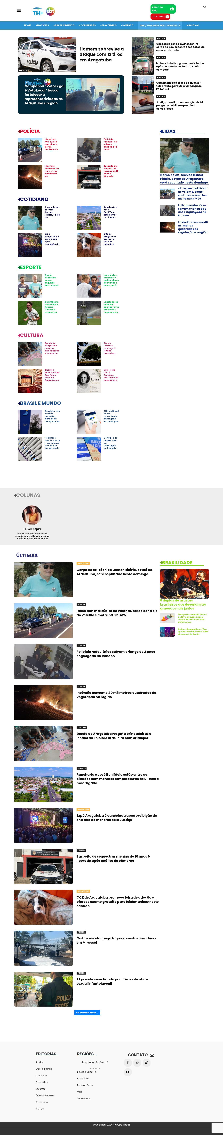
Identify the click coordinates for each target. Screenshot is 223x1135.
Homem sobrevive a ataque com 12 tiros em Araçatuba (102, 54)
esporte (30, 267)
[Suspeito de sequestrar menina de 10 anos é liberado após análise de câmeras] (89, 177)
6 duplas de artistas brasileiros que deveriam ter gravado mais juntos (183, 604)
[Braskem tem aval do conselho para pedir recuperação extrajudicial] (30, 422)
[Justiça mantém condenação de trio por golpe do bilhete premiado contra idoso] (143, 104)
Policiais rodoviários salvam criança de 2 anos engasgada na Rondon (110, 147)
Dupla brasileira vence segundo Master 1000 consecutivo (52, 281)
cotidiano (34, 199)
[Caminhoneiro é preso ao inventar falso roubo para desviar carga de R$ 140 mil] (143, 85)
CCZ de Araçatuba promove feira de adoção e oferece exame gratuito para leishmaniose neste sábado (118, 901)
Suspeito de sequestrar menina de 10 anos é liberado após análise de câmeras (111, 174)
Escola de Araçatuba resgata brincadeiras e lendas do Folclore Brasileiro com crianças (52, 353)
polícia (30, 131)
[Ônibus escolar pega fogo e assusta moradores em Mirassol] (43, 948)
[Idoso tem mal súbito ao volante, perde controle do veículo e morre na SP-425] (30, 150)
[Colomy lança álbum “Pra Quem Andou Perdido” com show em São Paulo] (167, 632)
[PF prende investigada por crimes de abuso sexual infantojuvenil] (43, 989)
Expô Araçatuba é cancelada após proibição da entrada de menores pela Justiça (52, 243)
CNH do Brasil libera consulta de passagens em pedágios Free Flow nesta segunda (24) (111, 420)
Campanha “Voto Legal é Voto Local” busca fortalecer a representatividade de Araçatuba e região (44, 94)
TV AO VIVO (157, 16)
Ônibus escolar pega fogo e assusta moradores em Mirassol (116, 940)
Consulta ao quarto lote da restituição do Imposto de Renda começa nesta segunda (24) (111, 448)
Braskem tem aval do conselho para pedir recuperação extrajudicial (52, 417)
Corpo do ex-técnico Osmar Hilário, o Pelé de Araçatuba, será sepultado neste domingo (52, 218)
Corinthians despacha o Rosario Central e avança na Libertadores (52, 308)
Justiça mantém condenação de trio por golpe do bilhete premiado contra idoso (180, 105)
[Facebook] (128, 1063)
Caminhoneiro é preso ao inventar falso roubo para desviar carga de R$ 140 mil (179, 86)
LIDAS (168, 131)
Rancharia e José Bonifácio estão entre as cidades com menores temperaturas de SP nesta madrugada (111, 218)
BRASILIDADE (177, 562)
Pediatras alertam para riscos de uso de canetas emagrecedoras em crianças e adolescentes (52, 446)
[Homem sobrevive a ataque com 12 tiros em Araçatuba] (47, 54)
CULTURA (31, 335)
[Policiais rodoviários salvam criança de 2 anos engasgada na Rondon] (89, 150)
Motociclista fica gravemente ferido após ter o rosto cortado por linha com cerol (180, 66)
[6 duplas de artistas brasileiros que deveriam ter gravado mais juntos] (184, 584)
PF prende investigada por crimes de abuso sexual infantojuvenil (113, 981)
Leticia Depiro (32, 529)
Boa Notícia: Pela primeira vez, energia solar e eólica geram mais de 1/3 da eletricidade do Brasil (32, 536)
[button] (205, 7)
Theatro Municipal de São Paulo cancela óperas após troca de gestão (52, 377)
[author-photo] (32, 515)
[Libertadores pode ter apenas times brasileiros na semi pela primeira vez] (89, 313)
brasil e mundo (40, 403)
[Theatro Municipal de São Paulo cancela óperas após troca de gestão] (30, 381)
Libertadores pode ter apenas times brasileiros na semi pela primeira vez (111, 308)
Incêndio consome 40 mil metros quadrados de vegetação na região (52, 174)
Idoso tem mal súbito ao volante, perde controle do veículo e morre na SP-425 (52, 148)
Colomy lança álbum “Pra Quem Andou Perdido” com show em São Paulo (193, 632)
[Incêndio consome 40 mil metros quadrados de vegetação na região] (30, 177)
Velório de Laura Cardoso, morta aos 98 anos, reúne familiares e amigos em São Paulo (111, 378)
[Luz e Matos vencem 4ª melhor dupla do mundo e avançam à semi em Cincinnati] (89, 286)
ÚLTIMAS (27, 555)
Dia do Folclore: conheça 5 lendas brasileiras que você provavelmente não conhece (111, 353)
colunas (28, 495)
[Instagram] (137, 1063)
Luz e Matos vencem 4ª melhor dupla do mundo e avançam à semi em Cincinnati (111, 283)
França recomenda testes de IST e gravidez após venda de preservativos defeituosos (192, 618)
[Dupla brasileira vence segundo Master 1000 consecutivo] (30, 286)
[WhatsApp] (147, 1063)
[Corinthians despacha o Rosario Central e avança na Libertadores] (30, 313)
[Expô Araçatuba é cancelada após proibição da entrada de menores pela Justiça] (30, 245)
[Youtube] (128, 1072)
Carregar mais (86, 1012)
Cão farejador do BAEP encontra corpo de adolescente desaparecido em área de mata (180, 47)
